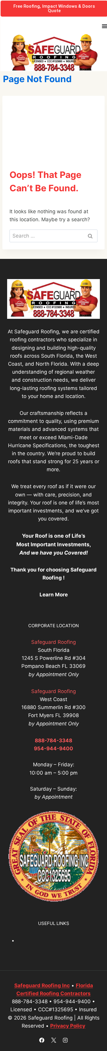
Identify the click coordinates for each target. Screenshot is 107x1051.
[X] (53, 1040)
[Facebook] (42, 1040)
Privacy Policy (67, 1026)
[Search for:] (53, 236)
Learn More (54, 595)
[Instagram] (65, 1040)
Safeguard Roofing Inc (42, 985)
